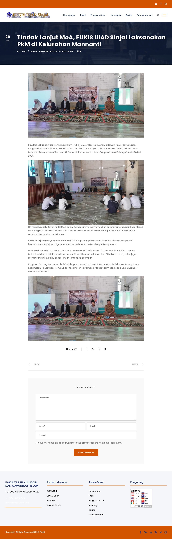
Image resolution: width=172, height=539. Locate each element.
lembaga (116, 15)
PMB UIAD (52, 500)
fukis (23, 51)
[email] (156, 4)
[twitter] (160, 532)
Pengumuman (144, 15)
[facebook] (161, 4)
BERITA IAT (55, 51)
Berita (129, 15)
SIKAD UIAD (53, 495)
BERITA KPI (67, 51)
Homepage (69, 15)
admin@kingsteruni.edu (17, 502)
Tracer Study (54, 505)
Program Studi (98, 15)
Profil (83, 15)
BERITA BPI (44, 51)
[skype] (156, 532)
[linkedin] (151, 532)
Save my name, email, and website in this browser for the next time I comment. (80, 442)
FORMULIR (52, 491)
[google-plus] (145, 532)
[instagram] (166, 4)
